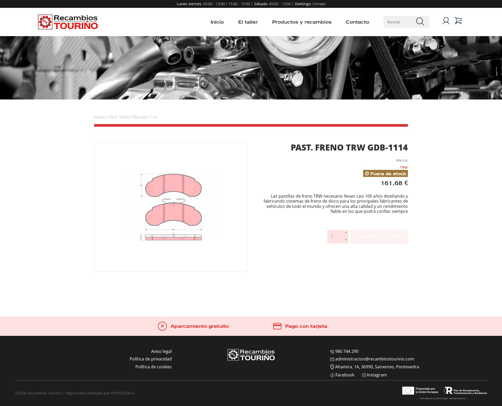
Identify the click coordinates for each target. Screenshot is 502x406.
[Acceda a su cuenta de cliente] (446, 20)
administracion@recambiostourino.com (374, 359)
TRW (404, 167)
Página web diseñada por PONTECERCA (100, 393)
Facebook (344, 375)
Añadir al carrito (379, 237)
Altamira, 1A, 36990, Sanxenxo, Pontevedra (376, 367)
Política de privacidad (151, 359)
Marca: (402, 160)
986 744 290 (346, 351)
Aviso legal (161, 351)
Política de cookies (153, 367)
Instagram (376, 375)
